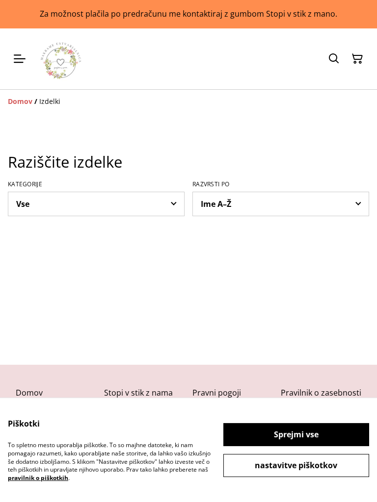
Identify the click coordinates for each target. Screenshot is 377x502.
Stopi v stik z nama (138, 392)
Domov (29, 392)
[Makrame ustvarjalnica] (60, 58)
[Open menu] (19, 59)
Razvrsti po (210, 184)
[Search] (334, 59)
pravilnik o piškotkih (38, 478)
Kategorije (25, 184)
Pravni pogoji (216, 392)
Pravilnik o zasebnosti (321, 392)
